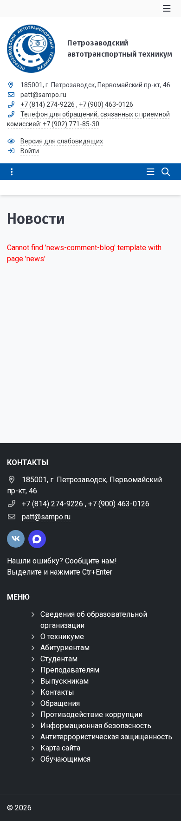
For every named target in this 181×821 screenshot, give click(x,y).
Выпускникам (64, 681)
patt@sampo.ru (43, 94)
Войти (29, 151)
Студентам (59, 658)
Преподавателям (69, 670)
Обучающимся (65, 759)
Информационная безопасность (95, 725)
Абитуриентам (65, 647)
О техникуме (62, 636)
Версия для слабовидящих (61, 141)
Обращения (60, 703)
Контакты (57, 692)
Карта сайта (60, 747)
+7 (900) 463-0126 (106, 104)
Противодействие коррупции (91, 714)
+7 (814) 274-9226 (47, 104)
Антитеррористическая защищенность (106, 736)
